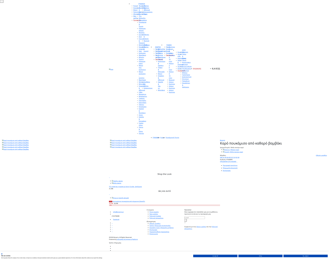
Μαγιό (160, 74)
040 (221, 157)
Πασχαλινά (185, 81)
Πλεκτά (160, 59)
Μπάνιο (184, 73)
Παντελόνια (162, 51)
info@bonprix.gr (118, 212)
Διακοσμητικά (186, 77)
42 (223, 157)
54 (235, 157)
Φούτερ (146, 6)
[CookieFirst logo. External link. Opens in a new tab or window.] (2, 254)
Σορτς (146, 14)
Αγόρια (171, 82)
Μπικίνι (141, 57)
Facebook (116, 219)
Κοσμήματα (142, 107)
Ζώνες (141, 115)
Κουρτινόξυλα (187, 67)
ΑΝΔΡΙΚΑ (158, 47)
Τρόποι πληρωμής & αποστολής (159, 226)
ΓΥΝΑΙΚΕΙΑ (141, 4)
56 (236, 157)
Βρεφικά (171, 80)
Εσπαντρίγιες (148, 88)
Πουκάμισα (161, 57)
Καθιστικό (185, 71)
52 (233, 157)
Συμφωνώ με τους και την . (201, 228)
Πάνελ (184, 60)
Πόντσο (141, 133)
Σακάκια (146, 8)
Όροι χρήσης (153, 214)
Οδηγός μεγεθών (321, 155)
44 (225, 157)
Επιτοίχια (185, 79)
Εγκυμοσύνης (148, 12)
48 (229, 157)
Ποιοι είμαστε (154, 212)
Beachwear (142, 80)
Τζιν (159, 53)
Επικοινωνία (153, 234)
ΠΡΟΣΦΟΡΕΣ (197, 69)
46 (227, 157)
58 (238, 157)
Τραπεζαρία (186, 75)
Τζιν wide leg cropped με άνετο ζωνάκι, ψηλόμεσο (125, 187)
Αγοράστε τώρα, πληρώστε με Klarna (161, 228)
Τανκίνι (141, 59)
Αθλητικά (147, 10)
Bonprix (222, 140)
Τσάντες (141, 105)
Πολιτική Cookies (155, 216)
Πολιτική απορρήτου (156, 218)
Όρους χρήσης (201, 227)
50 (231, 157)
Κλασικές (185, 52)
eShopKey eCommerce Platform (127, 239)
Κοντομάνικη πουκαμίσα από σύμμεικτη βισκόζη (129, 201)
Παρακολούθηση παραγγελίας (159, 232)
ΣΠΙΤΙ (184, 50)
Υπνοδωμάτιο (186, 69)
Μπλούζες (161, 49)
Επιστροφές (153, 230)
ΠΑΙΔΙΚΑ (169, 45)
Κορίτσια (172, 84)
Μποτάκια (161, 90)
